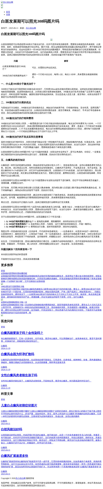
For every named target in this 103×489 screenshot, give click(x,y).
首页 (8, 12)
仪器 (8, 14)
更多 (3, 271)
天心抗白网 (31, 28)
